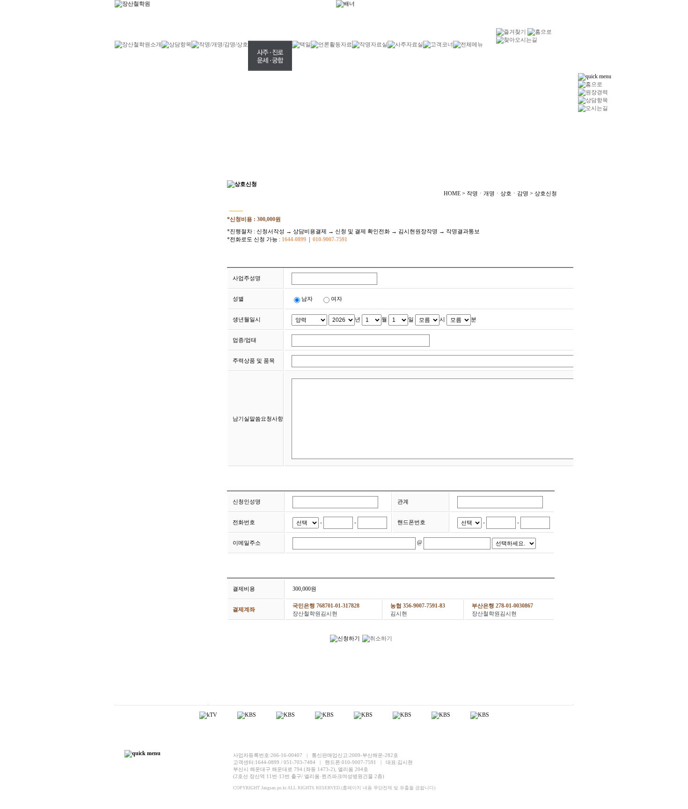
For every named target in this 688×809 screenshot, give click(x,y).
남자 (307, 299)
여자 (336, 299)
